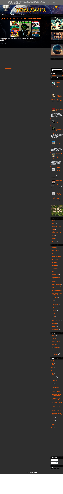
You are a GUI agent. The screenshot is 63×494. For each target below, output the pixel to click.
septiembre (55, 380)
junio (54, 384)
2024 (53, 363)
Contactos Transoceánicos (56, 256)
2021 (53, 367)
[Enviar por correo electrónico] (0, 40)
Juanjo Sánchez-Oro (55, 347)
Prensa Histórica (54, 313)
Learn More (49, 2)
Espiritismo (54, 271)
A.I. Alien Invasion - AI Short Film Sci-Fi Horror (59, 121)
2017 (53, 373)
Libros (53, 300)
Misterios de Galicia (55, 306)
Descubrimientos (54, 262)
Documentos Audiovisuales (56, 226)
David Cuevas (54, 338)
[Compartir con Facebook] (3, 40)
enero (54, 423)
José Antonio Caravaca (55, 345)
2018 (53, 371)
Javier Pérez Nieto (55, 344)
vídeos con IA (54, 241)
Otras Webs (23, 14)
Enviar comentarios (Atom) (8, 68)
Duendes (53, 269)
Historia (53, 283)
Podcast (53, 235)
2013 (53, 427)
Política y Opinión (55, 312)
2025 (53, 361)
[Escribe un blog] (1, 40)
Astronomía (54, 247)
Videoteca (53, 238)
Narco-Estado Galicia (55, 309)
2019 (53, 370)
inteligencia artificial (55, 329)
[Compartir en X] (2, 40)
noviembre (55, 377)
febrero (54, 421)
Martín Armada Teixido (55, 353)
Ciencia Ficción (54, 248)
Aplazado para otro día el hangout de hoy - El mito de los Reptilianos (21, 18)
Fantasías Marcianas (55, 275)
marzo (54, 420)
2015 (53, 424)
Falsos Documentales (55, 274)
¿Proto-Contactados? (55, 331)
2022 (53, 366)
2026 (53, 360)
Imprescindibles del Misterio (56, 284)
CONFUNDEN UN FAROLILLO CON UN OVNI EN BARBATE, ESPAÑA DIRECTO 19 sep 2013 (56, 170)
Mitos (53, 307)
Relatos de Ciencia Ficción (56, 320)
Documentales (54, 265)
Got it (54, 2)
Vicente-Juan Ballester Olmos (57, 356)
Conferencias (54, 223)
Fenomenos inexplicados (56, 277)
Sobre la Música (54, 323)
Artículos (53, 220)
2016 (53, 374)
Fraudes (53, 281)
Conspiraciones (54, 254)
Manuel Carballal (55, 351)
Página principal (4, 14)
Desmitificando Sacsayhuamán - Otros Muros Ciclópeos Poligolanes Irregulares (56, 143)
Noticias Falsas (54, 310)
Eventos (4, 39)
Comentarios (54, 463)
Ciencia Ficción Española (56, 250)
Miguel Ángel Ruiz (55, 354)
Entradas (54, 460)
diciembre (54, 376)
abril (54, 418)
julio (53, 383)
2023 (53, 364)
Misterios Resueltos (55, 304)
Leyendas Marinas (55, 297)
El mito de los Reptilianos (56, 413)
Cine (52, 253)
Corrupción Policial (55, 259)
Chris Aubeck (54, 335)
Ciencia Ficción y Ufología (56, 251)
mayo (54, 417)
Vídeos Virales (54, 326)
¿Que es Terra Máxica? (14, 14)
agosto (54, 381)
